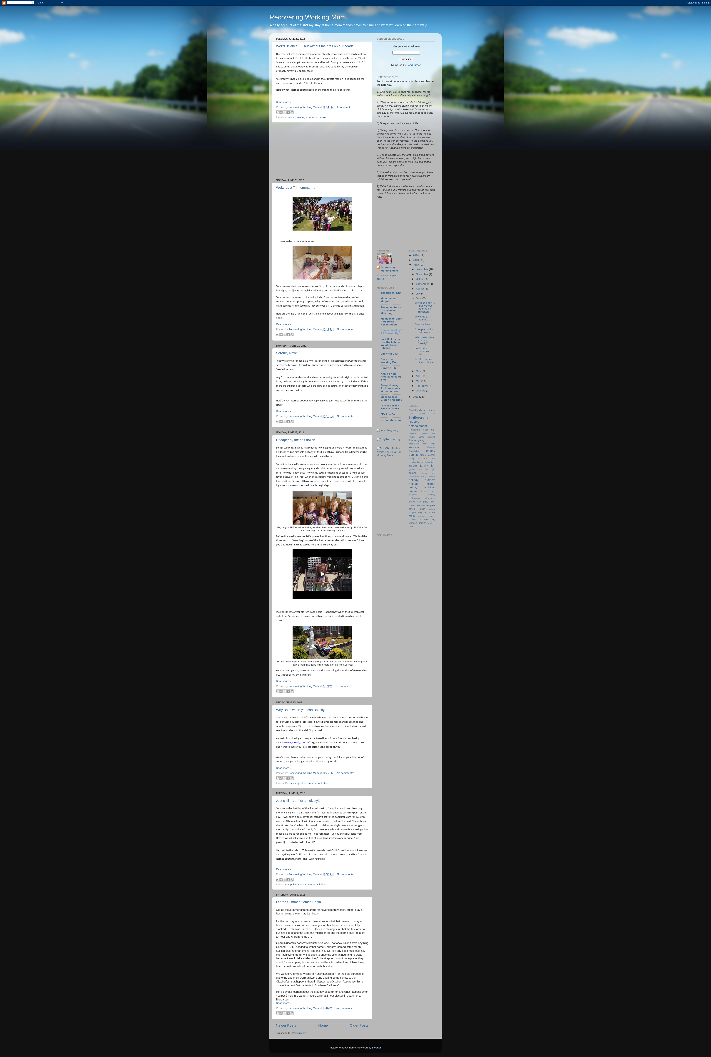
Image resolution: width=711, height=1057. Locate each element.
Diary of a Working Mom (389, 361)
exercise (413, 466)
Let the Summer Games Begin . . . (301, 902)
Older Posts (359, 1025)
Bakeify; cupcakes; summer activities (306, 783)
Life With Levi (389, 353)
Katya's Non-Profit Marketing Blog (391, 376)
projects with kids (417, 505)
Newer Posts (286, 1025)
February (421, 385)
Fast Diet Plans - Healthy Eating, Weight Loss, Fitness (391, 343)
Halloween (418, 418)
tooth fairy (429, 519)
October (421, 279)
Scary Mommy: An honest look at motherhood (390, 388)
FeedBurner (414, 65)
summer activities (316, 117)
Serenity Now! (286, 353)
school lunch (417, 509)
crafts (432, 458)
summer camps (426, 516)
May (419, 371)
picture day (415, 502)
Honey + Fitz (388, 368)
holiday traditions (422, 487)
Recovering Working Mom (307, 17)
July (418, 293)
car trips (422, 458)
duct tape (430, 462)
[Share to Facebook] (288, 112)
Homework (414, 430)
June (419, 298)
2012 (416, 265)
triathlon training (417, 523)
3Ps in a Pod (388, 414)
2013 (416, 260)
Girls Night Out (422, 414)
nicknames (430, 498)
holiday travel (418, 491)
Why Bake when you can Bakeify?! (301, 710)
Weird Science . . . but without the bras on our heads (314, 46)
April (419, 376)
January (421, 390)
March (420, 381)
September (423, 283)
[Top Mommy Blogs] (390, 455)
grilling (423, 476)
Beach (412, 410)
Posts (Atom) (299, 1033)
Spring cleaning (427, 437)
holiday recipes (422, 483)
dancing (412, 462)
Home (323, 1025)
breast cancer (427, 455)
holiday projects (422, 480)
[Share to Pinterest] (292, 112)
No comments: (345, 329)
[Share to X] (285, 112)
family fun (427, 465)
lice (433, 491)
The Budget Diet (391, 292)
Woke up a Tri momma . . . (295, 187)
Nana (425, 430)
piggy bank (429, 502)
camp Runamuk (294, 884)
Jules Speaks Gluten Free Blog (391, 398)
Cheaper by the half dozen (295, 440)
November (422, 274)
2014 (416, 255)
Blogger (376, 1047)
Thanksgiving (416, 440)
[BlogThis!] (281, 112)
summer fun (415, 519)
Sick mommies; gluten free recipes (422, 433)
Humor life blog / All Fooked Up (391, 332)
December (422, 269)
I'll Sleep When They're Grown (390, 407)
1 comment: (344, 107)
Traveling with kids (422, 443)
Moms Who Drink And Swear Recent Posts (391, 321)
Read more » (283, 102)
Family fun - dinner (425, 410)
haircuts (431, 476)
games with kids (418, 469)
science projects (294, 117)
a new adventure (391, 420)
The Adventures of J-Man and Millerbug (391, 310)
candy (411, 458)
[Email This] (278, 112)
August (420, 288)
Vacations (414, 447)
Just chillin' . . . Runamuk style (298, 801)
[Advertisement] (322, 151)
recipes (430, 505)
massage (413, 495)
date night (421, 462)
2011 (416, 396)
